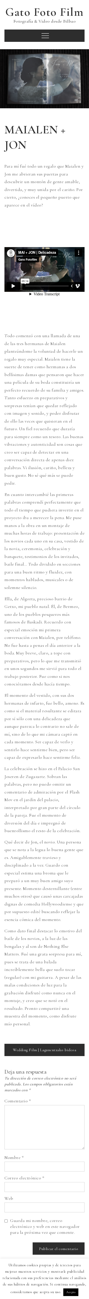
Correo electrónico (24, 1178)
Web (8, 1198)
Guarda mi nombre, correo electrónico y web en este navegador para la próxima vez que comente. (45, 1226)
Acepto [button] (70, 1292)
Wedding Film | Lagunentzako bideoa (44, 1049)
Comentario (17, 1101)
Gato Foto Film (44, 12)
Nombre (14, 1157)
